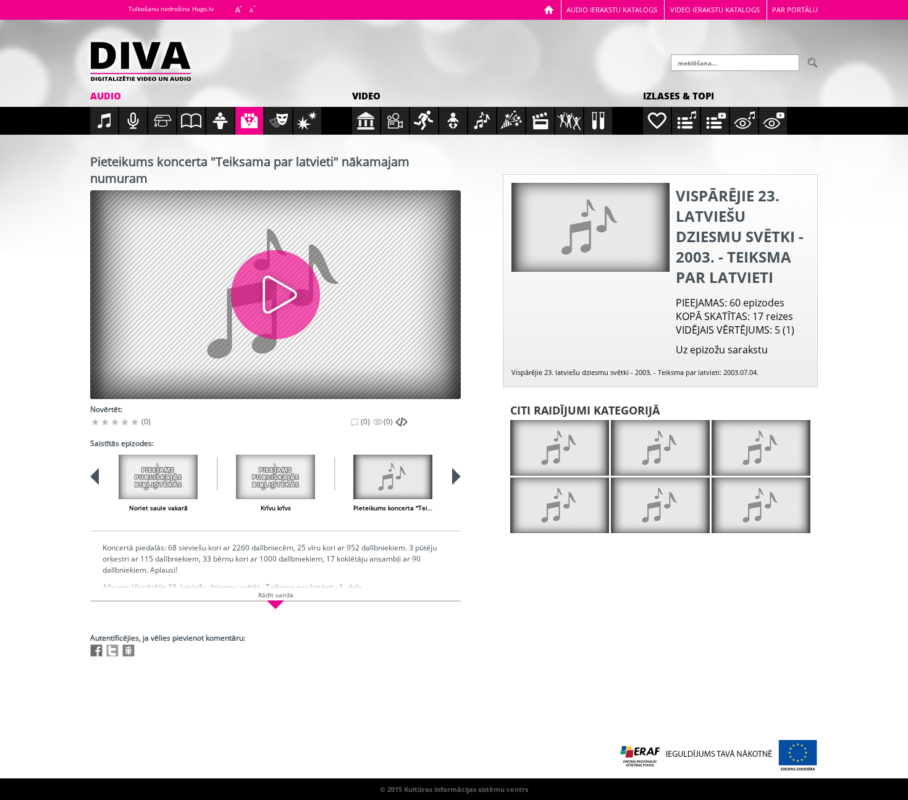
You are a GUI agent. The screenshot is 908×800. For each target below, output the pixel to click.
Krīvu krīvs (276, 507)
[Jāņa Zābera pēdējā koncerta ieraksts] (559, 505)
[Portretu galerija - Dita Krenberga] (660, 448)
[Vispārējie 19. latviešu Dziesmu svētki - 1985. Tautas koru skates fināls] (761, 505)
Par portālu (795, 9)
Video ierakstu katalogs (715, 9)
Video (366, 96)
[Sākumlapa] (549, 9)
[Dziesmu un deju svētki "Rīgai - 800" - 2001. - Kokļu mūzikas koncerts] (559, 448)
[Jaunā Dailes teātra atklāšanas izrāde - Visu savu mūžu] (761, 448)
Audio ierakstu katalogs (611, 9)
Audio (105, 96)
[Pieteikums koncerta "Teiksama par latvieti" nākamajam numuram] (392, 477)
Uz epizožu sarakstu (722, 349)
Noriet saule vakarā (158, 507)
